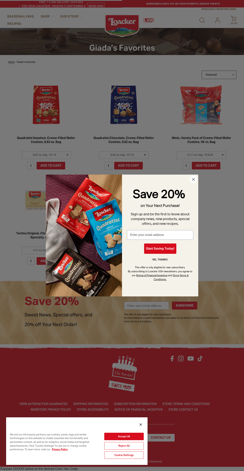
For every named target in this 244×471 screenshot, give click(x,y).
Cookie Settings (124, 455)
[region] (77, 441)
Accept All (124, 436)
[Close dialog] (193, 179)
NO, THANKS (160, 259)
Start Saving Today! (160, 248)
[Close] (140, 424)
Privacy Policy (60, 449)
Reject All (124, 445)
